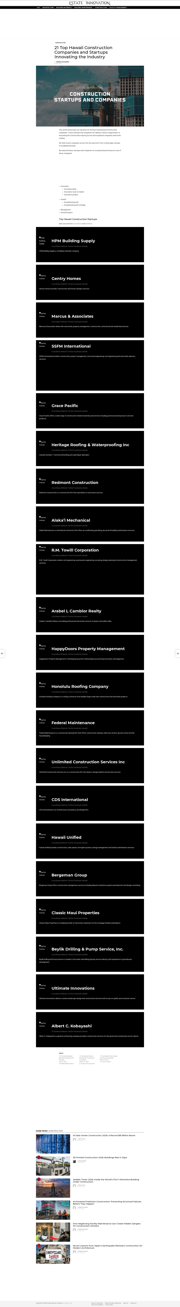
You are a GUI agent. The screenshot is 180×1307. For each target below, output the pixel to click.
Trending (39, 1245)
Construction (101, 7)
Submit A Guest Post (97, 1303)
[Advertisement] (90, 24)
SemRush (88, 224)
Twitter (70, 246)
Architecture (48, 7)
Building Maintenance (83, 7)
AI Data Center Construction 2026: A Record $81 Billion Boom (104, 1135)
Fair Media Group (67, 1303)
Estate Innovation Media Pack (113, 1303)
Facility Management (118, 7)
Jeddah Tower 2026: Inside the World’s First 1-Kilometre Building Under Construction (106, 1180)
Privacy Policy (109, 1304)
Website (64, 246)
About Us (125, 1303)
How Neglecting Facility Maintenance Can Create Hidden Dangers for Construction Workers (107, 1224)
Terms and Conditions (97, 1304)
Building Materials (64, 7)
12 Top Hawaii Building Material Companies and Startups (66, 1058)
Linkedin (84, 246)
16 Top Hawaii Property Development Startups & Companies (86, 1058)
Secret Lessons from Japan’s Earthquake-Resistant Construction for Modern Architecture (107, 1247)
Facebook (77, 246)
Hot (38, 7)
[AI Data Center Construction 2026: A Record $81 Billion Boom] (53, 1144)
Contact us (133, 1303)
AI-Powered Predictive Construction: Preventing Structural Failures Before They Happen (107, 1202)
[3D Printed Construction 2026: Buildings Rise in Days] (53, 1166)
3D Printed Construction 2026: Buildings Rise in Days (100, 1157)
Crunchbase (77, 224)
